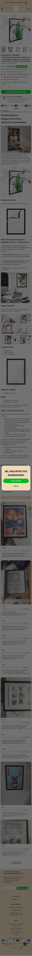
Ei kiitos (16, 486)
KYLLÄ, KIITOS (16, 481)
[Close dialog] (28, 467)
